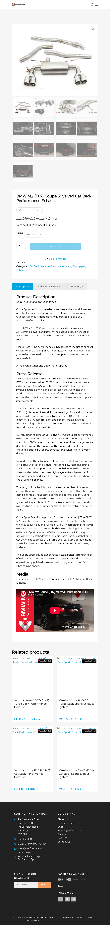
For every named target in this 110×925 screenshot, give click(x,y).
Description (22, 286)
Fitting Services (66, 823)
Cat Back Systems (40, 266)
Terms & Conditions (84, 917)
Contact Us (64, 841)
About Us (63, 819)
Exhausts (21, 270)
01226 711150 (25, 839)
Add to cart (55, 246)
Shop (61, 826)
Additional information (50, 286)
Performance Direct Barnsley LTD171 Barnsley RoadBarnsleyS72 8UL (29, 827)
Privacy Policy (69, 917)
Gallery (62, 834)
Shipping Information (70, 830)
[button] (93, 28)
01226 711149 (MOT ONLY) (32, 843)
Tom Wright (34, 920)
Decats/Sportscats (61, 266)
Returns (62, 838)
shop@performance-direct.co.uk (30, 850)
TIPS (20, 233)
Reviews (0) (77, 286)
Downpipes (78, 266)
